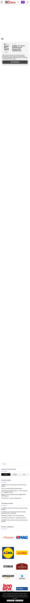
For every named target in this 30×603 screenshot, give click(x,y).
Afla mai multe (19, 600)
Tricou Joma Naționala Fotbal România (11, 488)
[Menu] (2, 2)
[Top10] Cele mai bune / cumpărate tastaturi (14, 518)
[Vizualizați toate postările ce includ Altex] (22, 553)
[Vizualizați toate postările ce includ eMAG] (22, 537)
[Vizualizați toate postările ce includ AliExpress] (8, 537)
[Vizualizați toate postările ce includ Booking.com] (22, 588)
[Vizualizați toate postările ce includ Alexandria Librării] (22, 566)
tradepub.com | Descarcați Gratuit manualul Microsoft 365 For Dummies (13, 512)
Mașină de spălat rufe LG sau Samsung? (13, 515)
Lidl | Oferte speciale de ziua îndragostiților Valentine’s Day (18, 48)
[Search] (18, 2)
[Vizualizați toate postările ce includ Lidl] (8, 553)
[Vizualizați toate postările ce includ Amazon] (8, 576)
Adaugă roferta (23, 2)
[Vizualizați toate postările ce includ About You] (8, 566)
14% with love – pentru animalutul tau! (11, 498)
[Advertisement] (15, 20)
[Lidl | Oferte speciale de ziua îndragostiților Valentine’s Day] (6, 47)
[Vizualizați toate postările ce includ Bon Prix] (8, 588)
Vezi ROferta (15, 62)
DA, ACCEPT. (10, 600)
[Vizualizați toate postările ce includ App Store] (22, 576)
